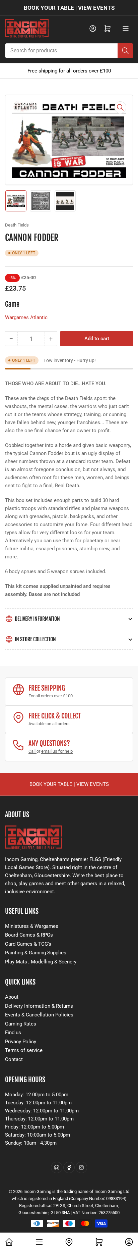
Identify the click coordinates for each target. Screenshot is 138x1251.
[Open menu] (125, 28)
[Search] (125, 51)
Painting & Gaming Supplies (35, 953)
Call (32, 751)
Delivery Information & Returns (39, 1006)
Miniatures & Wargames (31, 926)
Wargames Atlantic (26, 317)
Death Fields (17, 225)
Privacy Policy (20, 1042)
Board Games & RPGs (29, 935)
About (11, 997)
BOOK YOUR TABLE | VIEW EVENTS (69, 7)
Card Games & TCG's (28, 944)
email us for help (57, 751)
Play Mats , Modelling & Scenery (40, 962)
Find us (13, 1033)
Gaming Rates (20, 1024)
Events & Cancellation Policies (39, 1015)
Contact (14, 1059)
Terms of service (24, 1050)
